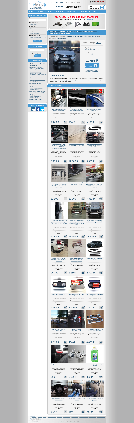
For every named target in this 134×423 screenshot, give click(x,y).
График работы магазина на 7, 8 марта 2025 (37, 80)
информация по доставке (91, 71)
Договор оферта (52, 417)
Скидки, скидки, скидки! (36, 99)
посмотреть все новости (39, 101)
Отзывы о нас (59, 11)
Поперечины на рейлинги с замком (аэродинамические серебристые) (94, 109)
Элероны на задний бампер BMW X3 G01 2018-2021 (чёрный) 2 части (94, 145)
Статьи (44, 417)
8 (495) (55, 6)
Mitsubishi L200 (62, 38)
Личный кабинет (72, 11)
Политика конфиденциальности (87, 417)
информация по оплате (92, 70)
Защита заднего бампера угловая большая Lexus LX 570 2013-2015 (59, 260)
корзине (97, 6)
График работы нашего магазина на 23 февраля (36, 84)
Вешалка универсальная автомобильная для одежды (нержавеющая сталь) (76, 260)
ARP (92, 54)
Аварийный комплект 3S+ (58, 294)
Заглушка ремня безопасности (59, 364)
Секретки (76, 364)
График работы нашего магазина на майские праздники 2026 (36, 96)
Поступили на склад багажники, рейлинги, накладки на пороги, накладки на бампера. (38, 73)
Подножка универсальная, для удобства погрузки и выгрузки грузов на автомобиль (59, 109)
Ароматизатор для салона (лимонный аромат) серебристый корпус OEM (76, 109)
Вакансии (83, 11)
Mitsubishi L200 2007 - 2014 (92, 49)
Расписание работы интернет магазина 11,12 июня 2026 (37, 92)
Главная (32, 11)
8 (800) (55, 2)
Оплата (40, 11)
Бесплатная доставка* (36, 78)
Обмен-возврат (66, 417)
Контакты (92, 11)
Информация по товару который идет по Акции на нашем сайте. (37, 69)
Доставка (48, 11)
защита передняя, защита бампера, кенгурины (83, 36)
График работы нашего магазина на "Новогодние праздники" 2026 (36, 88)
